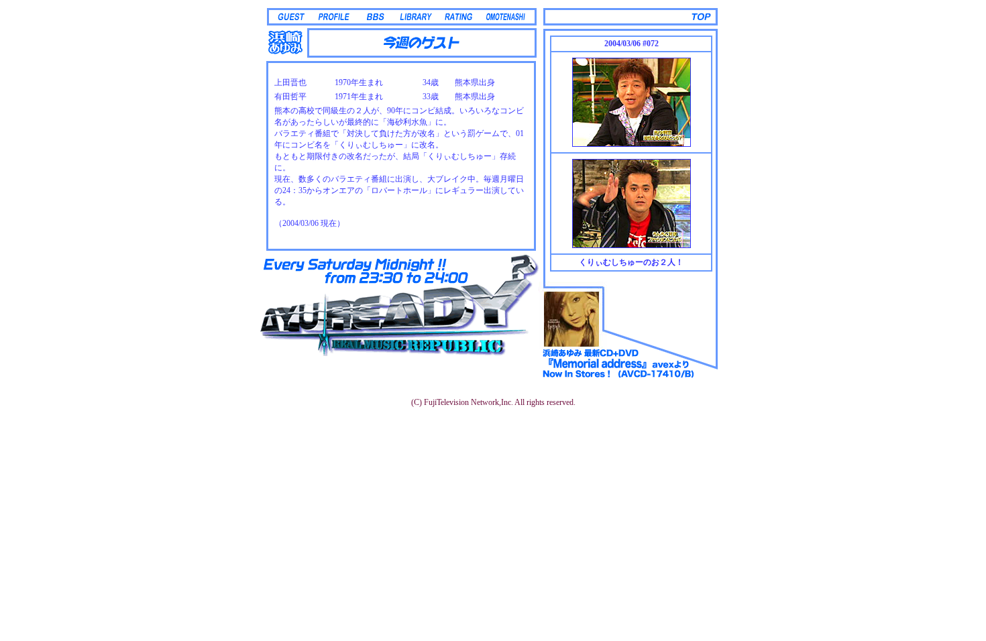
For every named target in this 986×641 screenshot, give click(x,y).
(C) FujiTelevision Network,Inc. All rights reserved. (493, 402)
